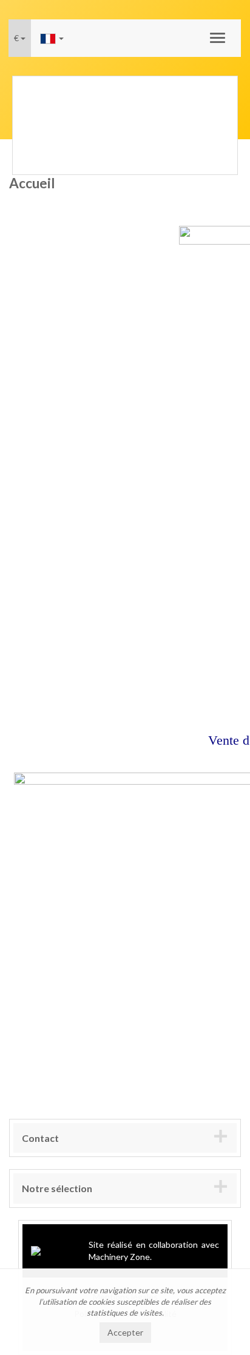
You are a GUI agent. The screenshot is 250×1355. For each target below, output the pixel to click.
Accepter (125, 1332)
